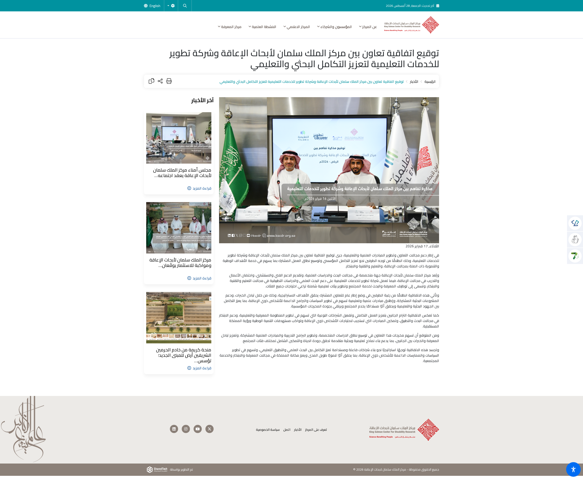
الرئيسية (430, 81)
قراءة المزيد (202, 188)
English (154, 5)
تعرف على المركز (316, 429)
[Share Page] (160, 81)
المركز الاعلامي (298, 26)
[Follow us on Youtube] (198, 429)
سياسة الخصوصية (268, 429)
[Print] (169, 81)
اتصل (286, 429)
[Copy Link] (151, 81)
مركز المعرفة (231, 26)
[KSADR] (575, 239)
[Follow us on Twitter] (209, 429)
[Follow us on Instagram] (186, 429)
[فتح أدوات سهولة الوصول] (573, 469)
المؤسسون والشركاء (336, 26)
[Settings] (171, 5)
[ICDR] (575, 256)
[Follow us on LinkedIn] (174, 429)
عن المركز (369, 26)
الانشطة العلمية (264, 26)
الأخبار (414, 81)
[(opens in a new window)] (575, 223)
